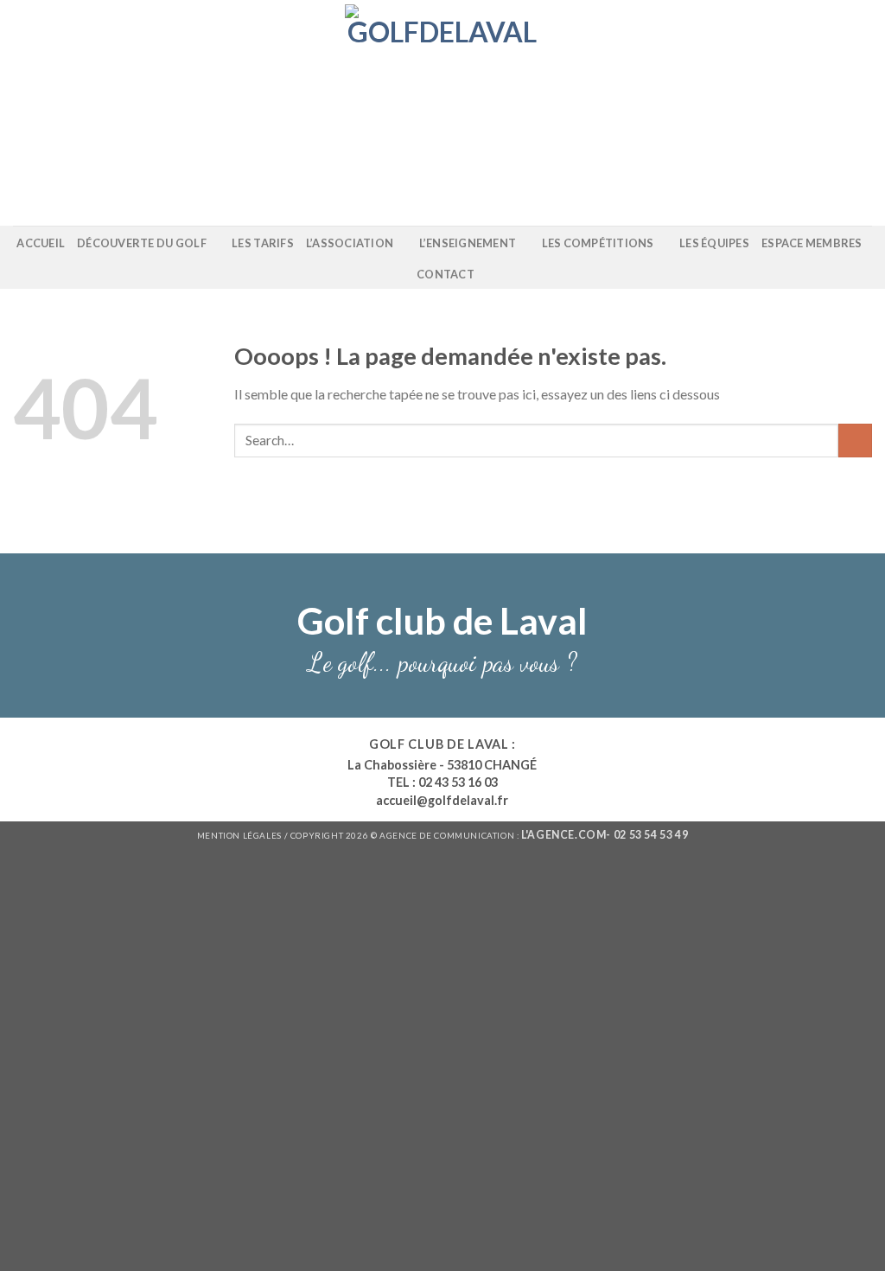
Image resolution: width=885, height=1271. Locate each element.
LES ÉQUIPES (714, 243)
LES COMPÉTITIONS (598, 243)
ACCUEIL (40, 243)
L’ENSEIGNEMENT (468, 243)
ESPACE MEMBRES (812, 243)
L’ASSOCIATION (349, 243)
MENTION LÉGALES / (243, 835)
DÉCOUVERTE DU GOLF (142, 243)
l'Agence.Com (563, 834)
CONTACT (445, 274)
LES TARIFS (263, 243)
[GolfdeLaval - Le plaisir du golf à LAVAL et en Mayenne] (442, 113)
